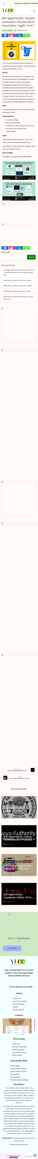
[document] (19, 579)
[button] (33, 559)
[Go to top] (35, 1150)
